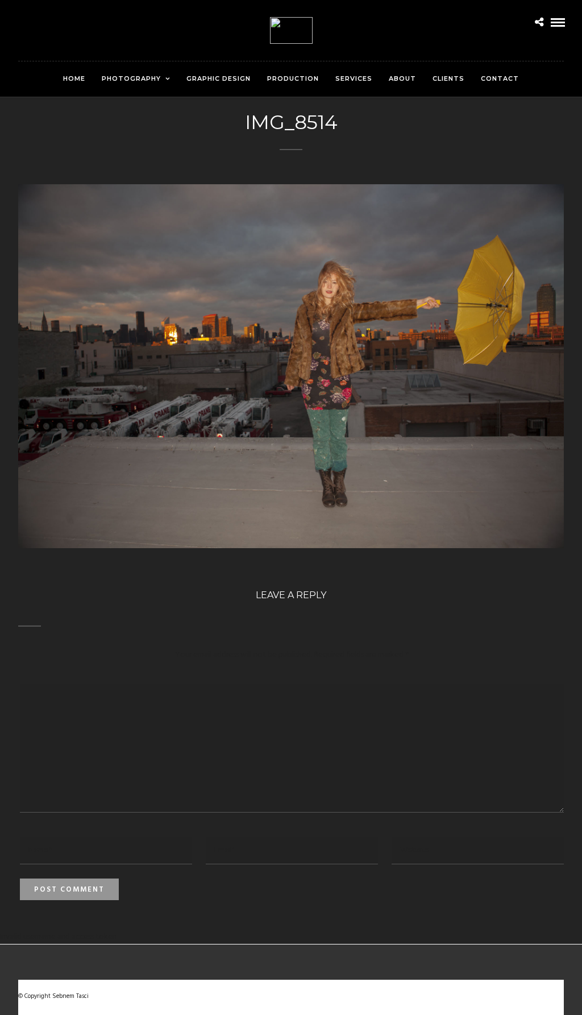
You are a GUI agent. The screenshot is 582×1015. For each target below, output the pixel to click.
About (402, 78)
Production (293, 78)
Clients (448, 78)
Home (74, 78)
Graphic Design (218, 78)
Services (353, 78)
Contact (500, 78)
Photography (131, 78)
